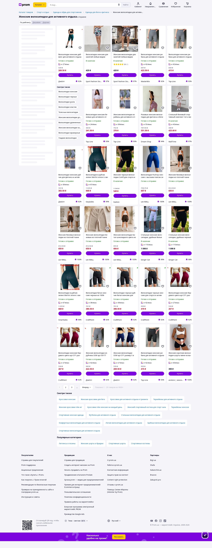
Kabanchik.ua (155, 470)
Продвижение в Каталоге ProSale (78, 475)
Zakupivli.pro (155, 480)
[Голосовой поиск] (119, 4)
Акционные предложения (32, 470)
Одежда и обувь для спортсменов (67, 12)
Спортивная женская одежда (71, 415)
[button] (69, 75)
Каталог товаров (26, 12)
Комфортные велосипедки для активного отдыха (79, 423)
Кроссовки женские (67, 399)
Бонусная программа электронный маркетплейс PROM (79, 508)
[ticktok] (164, 520)
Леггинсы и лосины (67, 443)
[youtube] (151, 520)
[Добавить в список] (80, 48)
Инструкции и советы (30, 497)
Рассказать (118, 537)
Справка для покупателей (32, 460)
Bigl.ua (153, 460)
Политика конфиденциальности (77, 497)
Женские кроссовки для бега (93, 399)
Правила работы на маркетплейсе (78, 502)
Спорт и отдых (43, 12)
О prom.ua (111, 460)
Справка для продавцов (74, 460)
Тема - (74, 521)
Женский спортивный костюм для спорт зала (146, 407)
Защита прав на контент (117, 475)
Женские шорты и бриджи (92, 443)
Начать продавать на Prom (75, 470)
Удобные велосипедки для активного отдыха (166, 423)
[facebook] (156, 520)
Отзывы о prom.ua (115, 484)
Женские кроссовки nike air (70, 407)
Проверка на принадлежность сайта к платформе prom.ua (37, 490)
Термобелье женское (180, 407)
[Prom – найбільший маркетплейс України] (24, 4)
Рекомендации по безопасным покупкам (38, 484)
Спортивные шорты (117, 443)
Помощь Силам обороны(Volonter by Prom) (117, 490)
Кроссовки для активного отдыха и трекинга (129, 399)
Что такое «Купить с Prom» (32, 475)
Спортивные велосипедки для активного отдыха (79, 431)
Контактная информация (117, 470)
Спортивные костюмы (140, 443)
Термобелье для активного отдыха (167, 399)
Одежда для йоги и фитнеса (97, 12)
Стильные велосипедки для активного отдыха (140, 415)
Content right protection (117, 480)
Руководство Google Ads (74, 514)
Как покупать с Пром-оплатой (33, 480)
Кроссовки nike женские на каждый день (104, 407)
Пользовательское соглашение (77, 492)
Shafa (152, 465)
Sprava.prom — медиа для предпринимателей (84, 480)
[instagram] (160, 520)
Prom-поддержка (28, 465)
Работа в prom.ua (114, 465)
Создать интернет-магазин (75, 465)
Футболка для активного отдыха (102, 415)
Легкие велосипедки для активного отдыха (124, 423)
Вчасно (153, 475)
